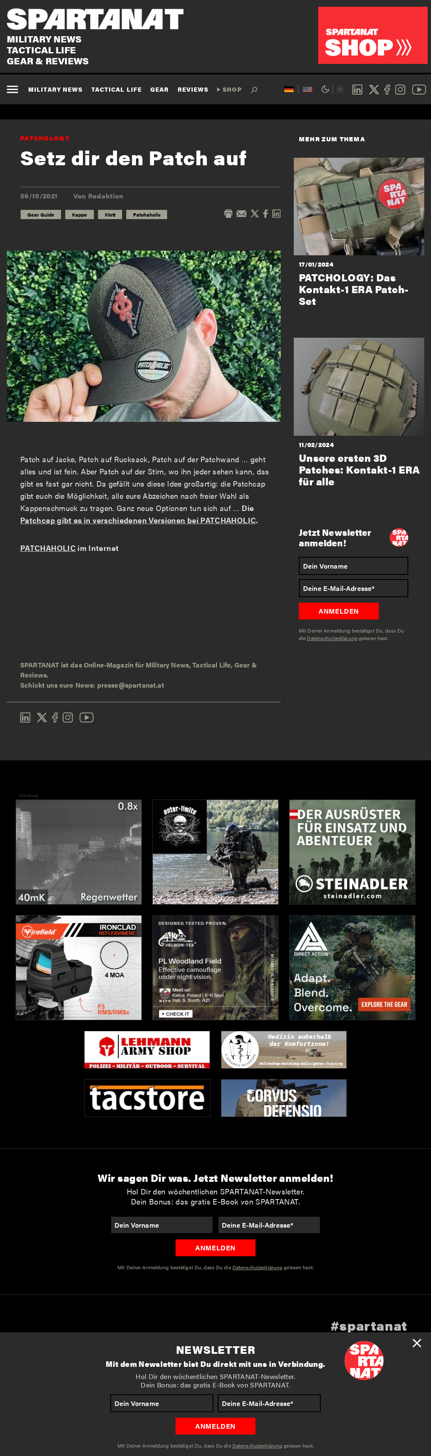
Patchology (45, 137)
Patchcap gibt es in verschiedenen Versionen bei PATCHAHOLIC (138, 520)
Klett (110, 214)
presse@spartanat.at (130, 685)
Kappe (79, 214)
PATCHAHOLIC (48, 548)
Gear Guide (40, 214)
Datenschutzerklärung (257, 1445)
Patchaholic (146, 214)
